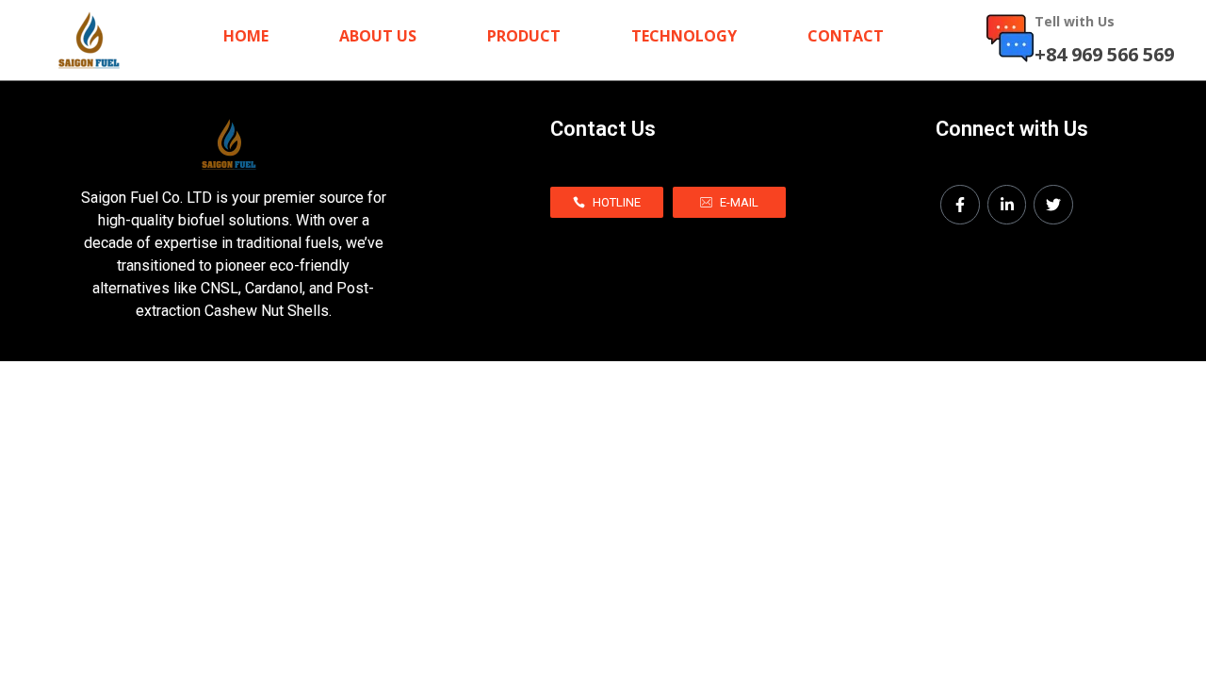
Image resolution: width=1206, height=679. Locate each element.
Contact (845, 36)
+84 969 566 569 (1104, 54)
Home (246, 36)
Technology (684, 36)
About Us (377, 36)
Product (524, 36)
